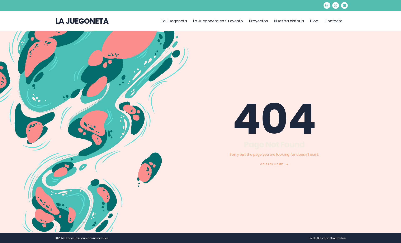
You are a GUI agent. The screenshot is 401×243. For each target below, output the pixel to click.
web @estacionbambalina (328, 238)
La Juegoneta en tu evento (218, 21)
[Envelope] (344, 5)
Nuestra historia (289, 21)
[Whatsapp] (335, 5)
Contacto (334, 21)
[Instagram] (327, 5)
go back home (271, 164)
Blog (314, 21)
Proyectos (258, 21)
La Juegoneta (174, 21)
